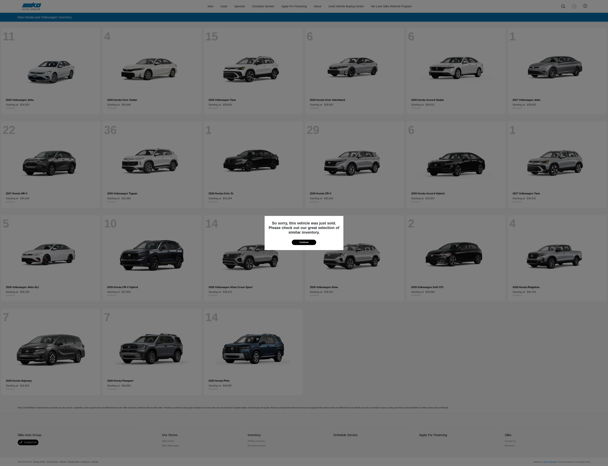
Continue (304, 242)
